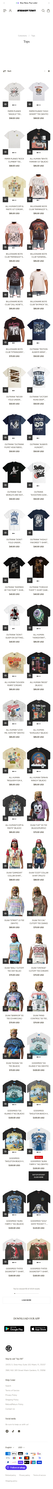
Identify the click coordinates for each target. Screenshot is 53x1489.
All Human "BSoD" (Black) (38, 683)
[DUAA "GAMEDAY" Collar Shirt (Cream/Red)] (14, 853)
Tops (33, 36)
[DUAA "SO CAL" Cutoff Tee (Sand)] (38, 900)
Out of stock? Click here (38, 1176)
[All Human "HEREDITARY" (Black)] (38, 615)
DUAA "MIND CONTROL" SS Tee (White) (39, 1017)
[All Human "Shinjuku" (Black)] (38, 710)
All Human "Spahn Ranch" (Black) (39, 779)
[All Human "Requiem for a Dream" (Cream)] (14, 757)
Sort (9, 71)
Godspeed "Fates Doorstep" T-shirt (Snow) (14, 1270)
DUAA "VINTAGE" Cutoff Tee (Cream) (38, 969)
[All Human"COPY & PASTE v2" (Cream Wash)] (14, 186)
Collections (22, 36)
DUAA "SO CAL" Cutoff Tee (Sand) (39, 921)
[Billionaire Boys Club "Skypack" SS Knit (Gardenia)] (38, 281)
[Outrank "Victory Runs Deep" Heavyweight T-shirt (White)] (38, 377)
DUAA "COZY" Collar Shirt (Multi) (38, 874)
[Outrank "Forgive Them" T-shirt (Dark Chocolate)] (38, 567)
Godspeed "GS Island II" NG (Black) (14, 1112)
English (8, 1447)
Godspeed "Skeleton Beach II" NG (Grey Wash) (38, 1112)
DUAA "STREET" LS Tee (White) (14, 921)
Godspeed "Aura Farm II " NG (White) (38, 1162)
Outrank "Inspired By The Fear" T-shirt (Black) (14, 589)
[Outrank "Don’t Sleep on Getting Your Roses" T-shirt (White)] (14, 615)
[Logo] (26, 10)
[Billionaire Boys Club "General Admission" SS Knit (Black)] (38, 234)
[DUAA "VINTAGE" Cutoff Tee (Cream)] (38, 948)
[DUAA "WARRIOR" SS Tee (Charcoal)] (14, 995)
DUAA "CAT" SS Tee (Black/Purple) (38, 826)
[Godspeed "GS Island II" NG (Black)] (14, 1091)
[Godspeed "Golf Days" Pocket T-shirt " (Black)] (38, 1201)
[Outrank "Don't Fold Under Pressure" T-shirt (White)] (14, 519)
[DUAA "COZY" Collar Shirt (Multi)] (38, 853)
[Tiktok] (13, 1431)
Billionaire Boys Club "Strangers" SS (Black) (14, 351)
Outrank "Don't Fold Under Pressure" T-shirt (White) (14, 541)
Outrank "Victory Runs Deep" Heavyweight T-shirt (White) (39, 398)
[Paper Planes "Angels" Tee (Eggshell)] (14, 91)
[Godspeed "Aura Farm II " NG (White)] (38, 1138)
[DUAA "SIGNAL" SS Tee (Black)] (14, 1043)
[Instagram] (7, 1431)
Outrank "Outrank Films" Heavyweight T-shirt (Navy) (14, 446)
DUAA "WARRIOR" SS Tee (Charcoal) (14, 1017)
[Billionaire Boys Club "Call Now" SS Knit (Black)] (14, 281)
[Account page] (10, 11)
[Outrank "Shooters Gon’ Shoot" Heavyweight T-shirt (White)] (38, 472)
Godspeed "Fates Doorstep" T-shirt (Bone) (38, 1270)
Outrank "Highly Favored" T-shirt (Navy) (38, 541)
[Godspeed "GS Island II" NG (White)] (38, 1043)
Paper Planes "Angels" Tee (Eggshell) (14, 113)
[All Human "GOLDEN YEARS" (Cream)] (14, 662)
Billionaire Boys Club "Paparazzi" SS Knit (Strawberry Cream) (14, 256)
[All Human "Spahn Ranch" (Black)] (38, 757)
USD (20, 1447)
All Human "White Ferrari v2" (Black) (38, 160)
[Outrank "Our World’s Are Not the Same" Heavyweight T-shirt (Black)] (14, 472)
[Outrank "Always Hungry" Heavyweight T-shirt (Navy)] (38, 424)
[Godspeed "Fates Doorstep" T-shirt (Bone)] (38, 1248)
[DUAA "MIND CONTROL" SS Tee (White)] (38, 995)
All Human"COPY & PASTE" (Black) (14, 826)
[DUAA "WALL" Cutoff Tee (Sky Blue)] (14, 948)
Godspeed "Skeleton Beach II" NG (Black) (14, 1160)
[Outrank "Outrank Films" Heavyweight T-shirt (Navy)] (14, 424)
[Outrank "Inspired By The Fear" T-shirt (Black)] (14, 567)
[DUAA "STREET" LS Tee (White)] (14, 900)
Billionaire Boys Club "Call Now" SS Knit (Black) (14, 303)
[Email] (19, 1431)
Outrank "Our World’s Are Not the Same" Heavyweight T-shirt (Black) (14, 494)
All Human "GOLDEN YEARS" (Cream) (14, 683)
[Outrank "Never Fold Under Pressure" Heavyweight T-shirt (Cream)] (14, 377)
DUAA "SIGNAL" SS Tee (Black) (14, 1064)
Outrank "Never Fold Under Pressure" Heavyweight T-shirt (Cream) (14, 398)
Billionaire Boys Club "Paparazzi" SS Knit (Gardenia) (38, 208)
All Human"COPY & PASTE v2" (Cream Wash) (14, 208)
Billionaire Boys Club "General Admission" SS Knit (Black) (38, 256)
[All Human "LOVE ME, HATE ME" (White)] (14, 710)
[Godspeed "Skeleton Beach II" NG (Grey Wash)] (38, 1091)
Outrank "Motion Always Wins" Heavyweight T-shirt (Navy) (39, 351)
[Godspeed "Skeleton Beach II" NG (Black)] (14, 1138)
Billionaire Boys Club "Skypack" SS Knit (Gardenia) (39, 303)
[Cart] (48, 11)
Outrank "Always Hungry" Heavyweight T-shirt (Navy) (38, 446)
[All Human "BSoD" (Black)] (38, 662)
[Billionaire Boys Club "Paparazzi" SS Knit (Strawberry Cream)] (14, 234)
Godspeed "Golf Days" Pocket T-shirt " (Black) (39, 1223)
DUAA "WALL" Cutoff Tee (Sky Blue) (14, 969)
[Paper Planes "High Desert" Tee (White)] (38, 91)
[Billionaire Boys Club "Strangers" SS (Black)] (14, 329)
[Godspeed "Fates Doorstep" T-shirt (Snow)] (14, 1248)
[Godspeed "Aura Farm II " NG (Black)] (14, 1201)
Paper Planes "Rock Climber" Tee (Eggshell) (14, 160)
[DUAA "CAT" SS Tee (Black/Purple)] (38, 805)
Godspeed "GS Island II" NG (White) (39, 1064)
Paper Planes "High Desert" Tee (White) (38, 112)
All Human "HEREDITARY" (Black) (38, 636)
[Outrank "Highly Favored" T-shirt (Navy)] (38, 519)
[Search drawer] (43, 11)
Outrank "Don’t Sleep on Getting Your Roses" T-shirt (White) (14, 636)
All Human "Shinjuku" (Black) (38, 731)
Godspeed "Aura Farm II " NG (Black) (14, 1222)
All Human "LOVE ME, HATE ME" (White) (14, 731)
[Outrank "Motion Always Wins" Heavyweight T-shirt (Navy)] (38, 329)
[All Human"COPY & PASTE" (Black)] (14, 805)
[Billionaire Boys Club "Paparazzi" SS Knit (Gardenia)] (38, 186)
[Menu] (5, 10)
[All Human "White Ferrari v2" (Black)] (38, 139)
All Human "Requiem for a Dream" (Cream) (14, 779)
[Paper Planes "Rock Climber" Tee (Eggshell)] (14, 139)
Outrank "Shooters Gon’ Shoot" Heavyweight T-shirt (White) (39, 494)
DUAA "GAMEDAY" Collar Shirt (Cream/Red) (14, 874)
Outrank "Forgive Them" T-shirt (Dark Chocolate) (39, 589)
